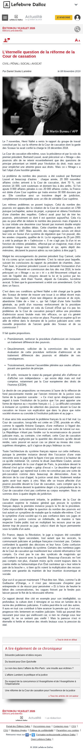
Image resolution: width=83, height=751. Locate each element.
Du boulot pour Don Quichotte (20, 661)
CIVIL (6, 63)
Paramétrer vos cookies (67, 730)
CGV (73, 726)
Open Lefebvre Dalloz (41, 739)
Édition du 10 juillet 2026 (19, 28)
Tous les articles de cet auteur (64, 696)
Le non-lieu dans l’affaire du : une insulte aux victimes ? (39, 668)
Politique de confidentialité (41, 730)
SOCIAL (25, 63)
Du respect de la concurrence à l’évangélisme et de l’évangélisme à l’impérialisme (40, 682)
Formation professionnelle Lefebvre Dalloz (56, 734)
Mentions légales (19, 730)
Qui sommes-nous (42, 726)
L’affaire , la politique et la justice (26, 674)
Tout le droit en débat (67, 639)
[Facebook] (27, 734)
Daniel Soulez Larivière (19, 71)
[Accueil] (28, 17)
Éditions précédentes (12, 31)
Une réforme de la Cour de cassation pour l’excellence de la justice (40, 690)
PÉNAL (15, 63)
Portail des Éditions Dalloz (18, 726)
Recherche (77, 29)
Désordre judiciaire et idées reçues (23, 655)
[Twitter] (33, 734)
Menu (5, 17)
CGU (5, 730)
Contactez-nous (61, 726)
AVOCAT (37, 63)
